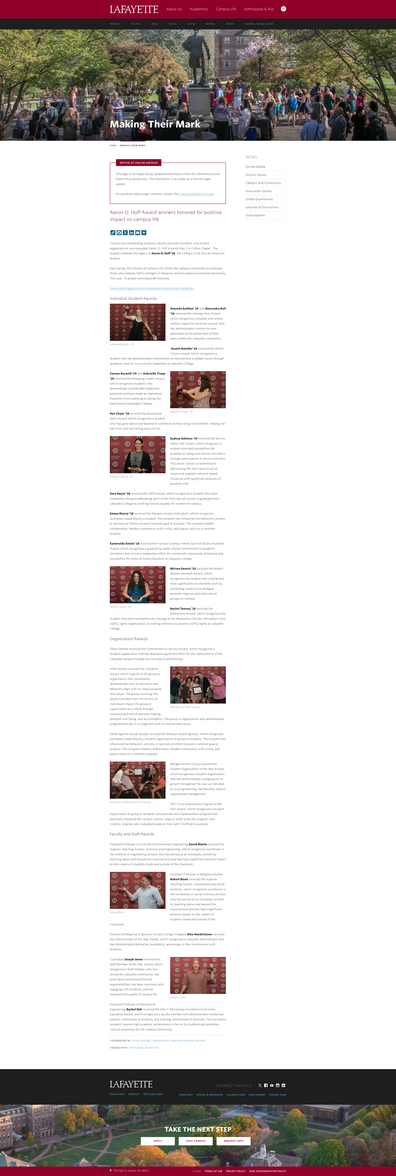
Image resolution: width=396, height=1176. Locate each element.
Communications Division (196, 194)
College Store (236, 1094)
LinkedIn (283, 1085)
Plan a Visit (117, 1094)
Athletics (115, 23)
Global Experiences (259, 199)
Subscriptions (255, 215)
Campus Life (226, 9)
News (155, 23)
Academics (199, 9)
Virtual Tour (277, 1094)
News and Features (182, 1040)
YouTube (271, 1085)
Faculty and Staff (141, 1040)
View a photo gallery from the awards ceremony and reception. (152, 288)
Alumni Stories (256, 175)
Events (173, 23)
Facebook (266, 1085)
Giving (191, 23)
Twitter (260, 1085)
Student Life (152, 1047)
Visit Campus (195, 1141)
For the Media (255, 167)
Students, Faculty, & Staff (259, 23)
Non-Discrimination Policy (267, 1171)
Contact (134, 1094)
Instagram (277, 1085)
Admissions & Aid (258, 9)
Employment (257, 1094)
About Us (174, 9)
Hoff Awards (136, 1047)
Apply (157, 1141)
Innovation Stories (259, 191)
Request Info (233, 1141)
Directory (186, 1094)
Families (210, 23)
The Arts (136, 23)
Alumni (230, 23)
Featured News (161, 1040)
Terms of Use (213, 1171)
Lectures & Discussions (262, 207)
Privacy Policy (236, 1171)
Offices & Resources (209, 1094)
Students (200, 1040)
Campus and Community (263, 183)
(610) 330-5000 (153, 1094)
